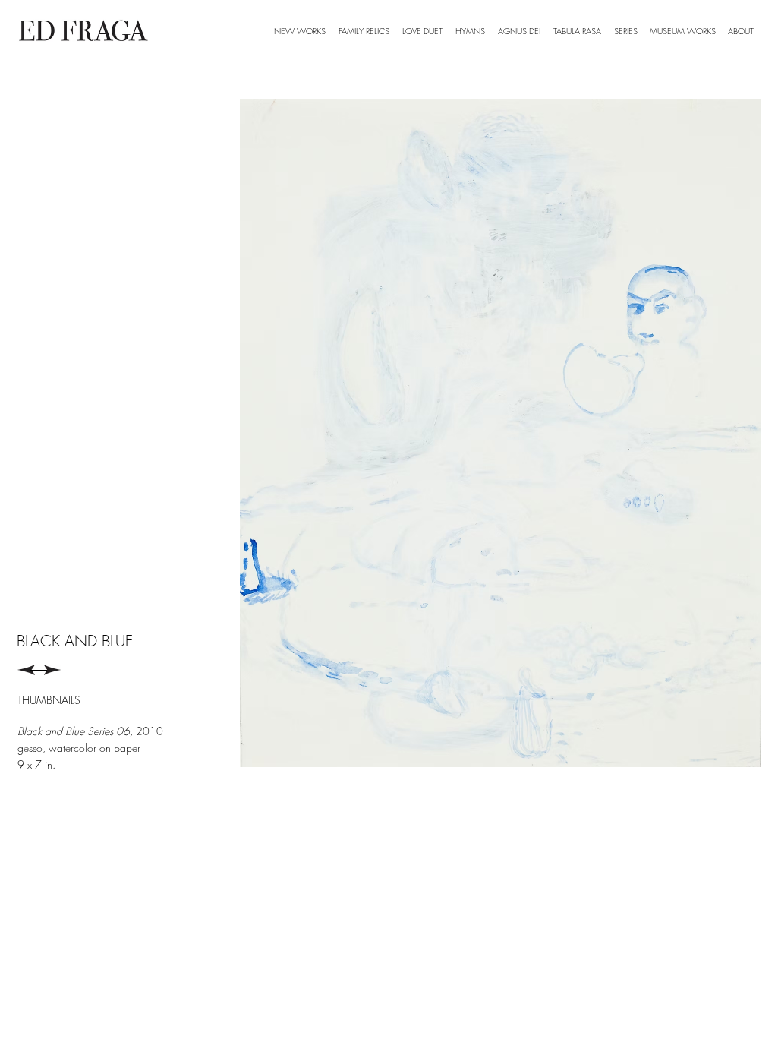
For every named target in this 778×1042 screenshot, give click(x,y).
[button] (625, 31)
